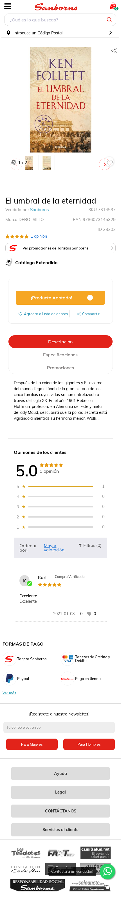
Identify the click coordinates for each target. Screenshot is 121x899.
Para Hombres (89, 744)
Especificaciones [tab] (60, 354)
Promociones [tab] (60, 367)
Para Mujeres (32, 744)
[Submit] (110, 20)
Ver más (9, 693)
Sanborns (39, 209)
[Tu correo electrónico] (60, 730)
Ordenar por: (28, 547)
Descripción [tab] (60, 341)
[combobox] (60, 20)
